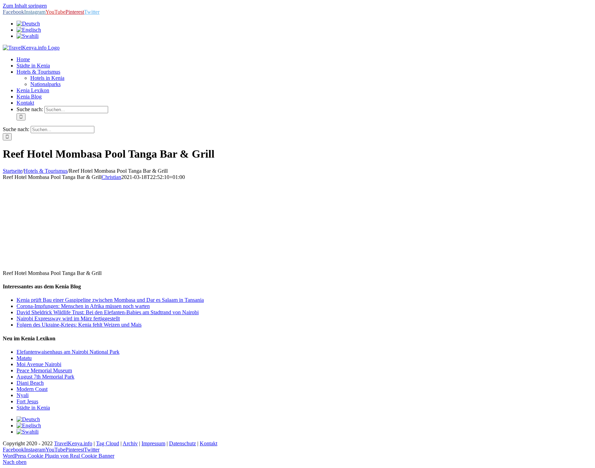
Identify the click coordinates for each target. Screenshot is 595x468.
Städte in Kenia (33, 408)
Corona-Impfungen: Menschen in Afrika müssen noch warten (83, 306)
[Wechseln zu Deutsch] (28, 419)
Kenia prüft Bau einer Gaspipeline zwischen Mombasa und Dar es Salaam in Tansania (110, 300)
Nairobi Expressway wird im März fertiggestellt (68, 318)
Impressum (153, 443)
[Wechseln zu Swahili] (28, 36)
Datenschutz (182, 443)
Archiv (130, 443)
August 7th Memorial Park (45, 377)
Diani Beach (30, 383)
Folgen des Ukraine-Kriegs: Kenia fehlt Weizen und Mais (79, 325)
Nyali (23, 395)
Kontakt (208, 443)
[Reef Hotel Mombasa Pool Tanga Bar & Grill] (54, 261)
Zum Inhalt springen (25, 6)
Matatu (24, 358)
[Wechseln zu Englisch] (29, 30)
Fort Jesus (27, 401)
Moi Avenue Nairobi (39, 364)
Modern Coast (32, 389)
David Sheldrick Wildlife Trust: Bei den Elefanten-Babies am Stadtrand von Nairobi (108, 312)
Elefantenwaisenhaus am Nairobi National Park (68, 352)
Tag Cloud (107, 443)
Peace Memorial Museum (44, 370)
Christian (111, 177)
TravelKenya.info (73, 443)
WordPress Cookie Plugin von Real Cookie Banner (58, 456)
